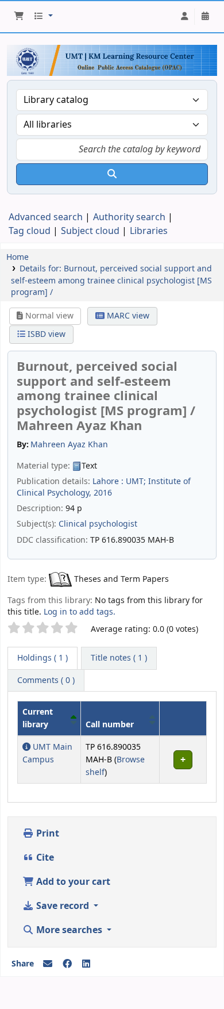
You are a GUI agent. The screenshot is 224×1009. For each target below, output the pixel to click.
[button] (19, 17)
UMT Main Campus (47, 753)
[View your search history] (205, 17)
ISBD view (45, 334)
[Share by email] (47, 964)
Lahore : (107, 481)
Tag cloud (30, 231)
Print (46, 834)
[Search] (112, 174)
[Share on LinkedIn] (86, 964)
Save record (62, 906)
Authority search (129, 217)
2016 (103, 493)
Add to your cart (72, 882)
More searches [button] (69, 930)
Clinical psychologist (98, 524)
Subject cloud (90, 231)
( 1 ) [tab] (42, 658)
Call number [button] (110, 725)
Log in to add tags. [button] (79, 612)
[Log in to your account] (184, 17)
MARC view (127, 316)
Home (17, 257)
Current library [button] (37, 718)
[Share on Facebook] (67, 964)
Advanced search (46, 217)
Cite (44, 858)
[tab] (119, 658)
